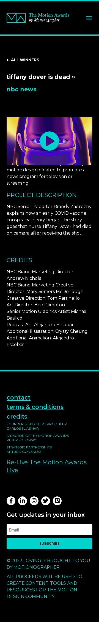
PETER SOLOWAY (21, 440)
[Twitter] (45, 500)
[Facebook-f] (11, 500)
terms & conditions (35, 406)
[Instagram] (34, 500)
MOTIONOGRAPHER (36, 567)
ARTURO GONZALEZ (24, 452)
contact (19, 397)
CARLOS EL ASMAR (23, 428)
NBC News (22, 89)
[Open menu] (89, 18)
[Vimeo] (57, 500)
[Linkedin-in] (22, 500)
